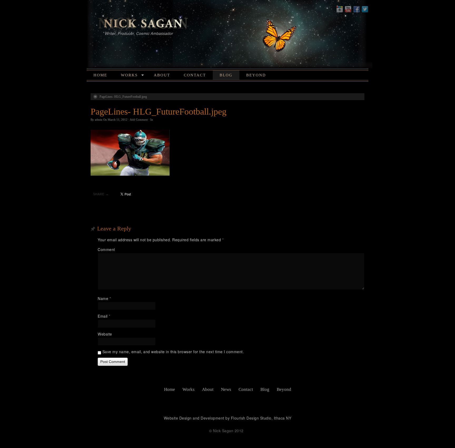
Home (100, 75)
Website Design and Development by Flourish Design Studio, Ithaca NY (227, 418)
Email (104, 316)
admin (98, 119)
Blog (226, 75)
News (226, 389)
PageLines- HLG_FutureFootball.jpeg (123, 97)
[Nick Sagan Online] (227, 35)
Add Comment (139, 119)
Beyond (256, 75)
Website (105, 334)
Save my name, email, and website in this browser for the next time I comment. (173, 351)
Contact (195, 75)
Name (104, 298)
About (162, 75)
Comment (106, 249)
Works (129, 75)
